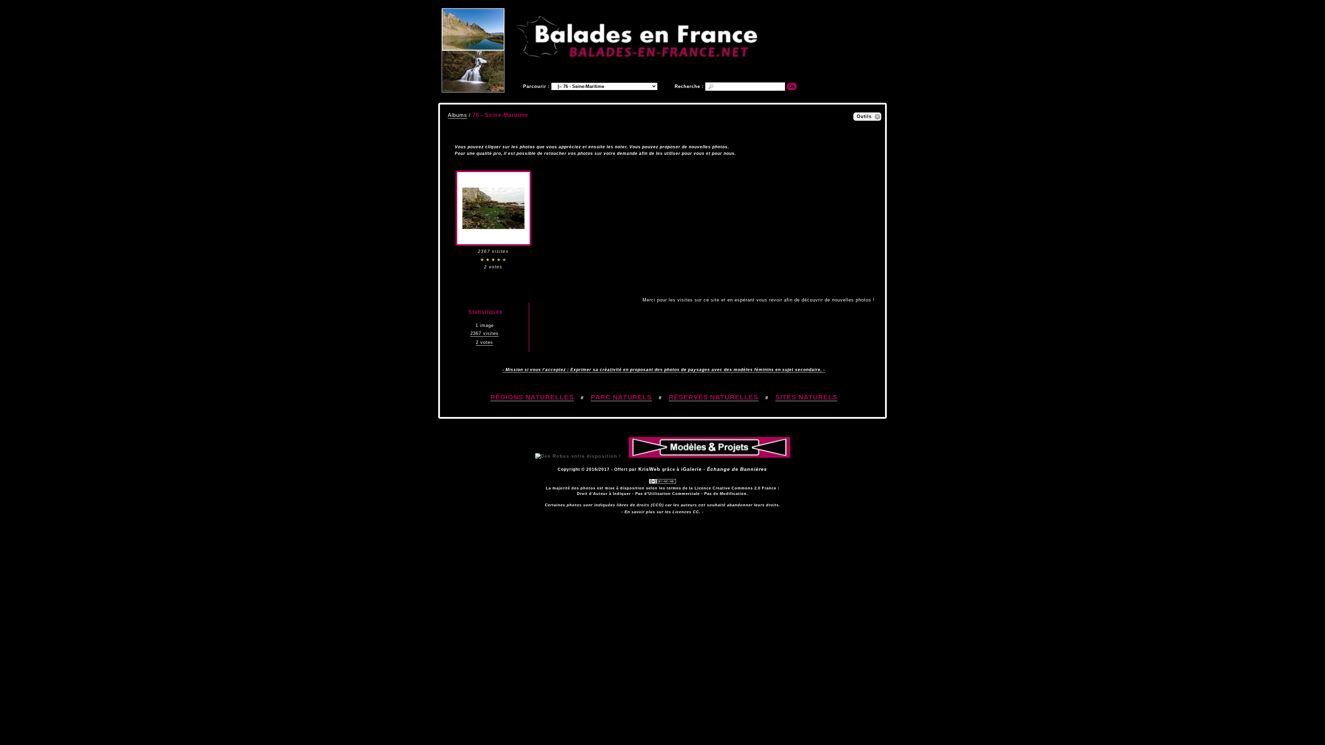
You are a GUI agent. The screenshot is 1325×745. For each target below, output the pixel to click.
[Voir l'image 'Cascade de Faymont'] (473, 71)
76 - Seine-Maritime (500, 115)
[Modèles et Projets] (709, 456)
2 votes (484, 342)
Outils (864, 116)
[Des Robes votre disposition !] (578, 456)
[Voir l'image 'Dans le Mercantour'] (473, 29)
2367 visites (484, 333)
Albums (457, 115)
